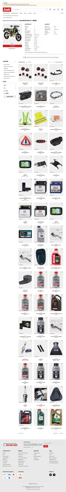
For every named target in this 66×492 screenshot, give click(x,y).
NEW (6, 90)
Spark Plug (25, 405)
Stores (35, 454)
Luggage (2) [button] (6, 68)
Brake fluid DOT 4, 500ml (56, 382)
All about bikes (21, 462)
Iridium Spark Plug (25, 359)
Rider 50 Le (25, 175)
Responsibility (36, 459)
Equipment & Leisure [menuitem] (14, 13)
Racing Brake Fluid (25, 382)
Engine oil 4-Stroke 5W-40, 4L (25, 428)
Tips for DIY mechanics (22, 457)
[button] (46, 9)
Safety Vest (41, 129)
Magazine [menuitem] (30, 13)
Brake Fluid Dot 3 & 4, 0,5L (56, 290)
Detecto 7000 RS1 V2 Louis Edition (56, 152)
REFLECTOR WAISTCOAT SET (25, 129)
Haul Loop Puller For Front (56, 83)
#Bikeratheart (20, 459)
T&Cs (50, 454)
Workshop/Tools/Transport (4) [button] (9, 76)
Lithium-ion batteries (40, 222)
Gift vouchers (5, 461)
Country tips (20, 456)
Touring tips (20, 454)
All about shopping (37, 456)
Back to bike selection (8, 17)
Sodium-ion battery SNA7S (41, 198)
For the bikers (20, 464)
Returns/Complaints (6, 464)
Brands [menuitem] (25, 13)
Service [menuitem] (34, 13)
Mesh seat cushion (56, 175)
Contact (4, 453)
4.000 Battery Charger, (40, 152)
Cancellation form (52, 459)
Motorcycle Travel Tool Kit (41, 175)
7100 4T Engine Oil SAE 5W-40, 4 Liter (56, 313)
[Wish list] (58, 9)
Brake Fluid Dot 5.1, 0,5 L (25, 313)
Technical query (6, 456)
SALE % (7, 93)
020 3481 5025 (11, 445)
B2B (3, 454)
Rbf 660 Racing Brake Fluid (40, 313)
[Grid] (48, 61)
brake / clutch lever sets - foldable (56, 336)
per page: (27, 62)
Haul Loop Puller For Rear (41, 405)
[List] (50, 62)
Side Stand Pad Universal (56, 405)
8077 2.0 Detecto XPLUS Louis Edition (25, 106)
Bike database (5, 457)
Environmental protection (53, 462)
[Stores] (50, 9)
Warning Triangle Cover (25, 152)
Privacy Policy (51, 456)
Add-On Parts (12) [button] (7, 78)
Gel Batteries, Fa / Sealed (56, 198)
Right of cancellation (53, 457)
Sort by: (54, 62)
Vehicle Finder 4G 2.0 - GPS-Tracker (25, 336)
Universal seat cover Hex (56, 359)
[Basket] (62, 9)
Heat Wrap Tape (25, 290)
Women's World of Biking (22, 453)
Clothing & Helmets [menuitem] (6, 13)
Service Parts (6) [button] (7, 64)
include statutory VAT (28, 486)
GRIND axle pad (25, 83)
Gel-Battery (25, 222)
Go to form (56, 57)
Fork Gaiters (41, 359)
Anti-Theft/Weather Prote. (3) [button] (9, 70)
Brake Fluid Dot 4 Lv (41, 290)
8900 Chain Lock (56, 106)
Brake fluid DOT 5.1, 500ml (41, 382)
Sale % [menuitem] (21, 13)
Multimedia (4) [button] (6, 74)
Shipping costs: (28, 487)
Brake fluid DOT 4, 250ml (41, 336)
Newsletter (5, 459)
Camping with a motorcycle (23, 466)
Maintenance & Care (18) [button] (8, 66)
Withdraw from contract (7, 466)
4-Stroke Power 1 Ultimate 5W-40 (56, 428)
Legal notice (51, 453)
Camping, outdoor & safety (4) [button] (9, 72)
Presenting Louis (37, 453)
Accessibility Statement (53, 461)
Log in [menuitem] (62, 13)
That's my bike (12, 45)
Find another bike (12, 48)
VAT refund (36, 457)
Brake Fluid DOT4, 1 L (40, 428)
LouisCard (5, 462)
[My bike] (54, 9)
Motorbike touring (21, 461)
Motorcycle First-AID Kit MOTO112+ (56, 129)
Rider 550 (56, 222)
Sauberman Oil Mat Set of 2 (40, 106)
